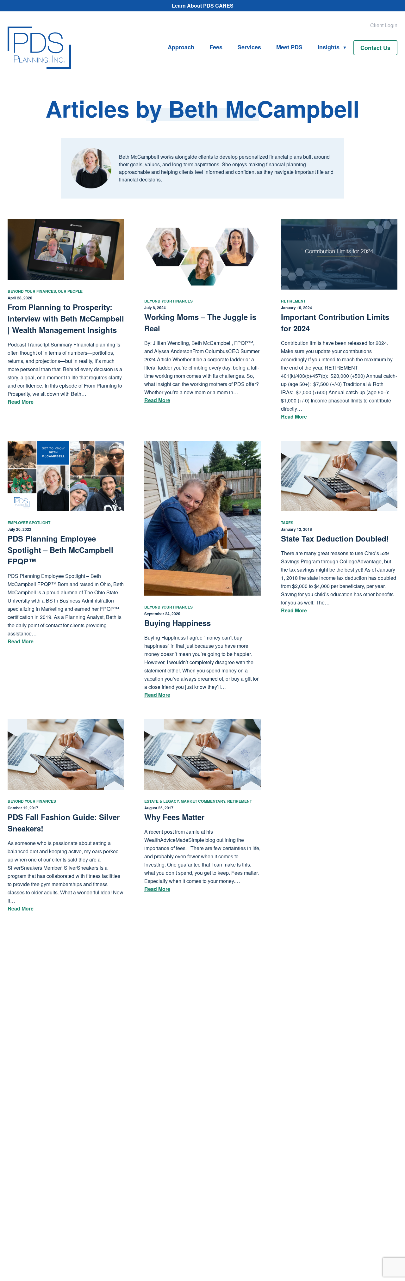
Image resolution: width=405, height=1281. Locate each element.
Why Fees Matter (174, 817)
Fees (215, 47)
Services (249, 47)
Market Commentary (203, 801)
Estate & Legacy (161, 801)
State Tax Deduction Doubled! (335, 538)
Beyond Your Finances (32, 291)
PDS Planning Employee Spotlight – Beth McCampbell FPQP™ (60, 550)
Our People (70, 291)
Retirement (293, 301)
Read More (21, 401)
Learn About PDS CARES (203, 5)
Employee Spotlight (29, 522)
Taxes (287, 522)
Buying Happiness (177, 622)
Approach (181, 47)
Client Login (383, 25)
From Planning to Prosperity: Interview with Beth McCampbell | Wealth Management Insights (66, 318)
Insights (329, 47)
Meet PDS (289, 47)
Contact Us (375, 48)
